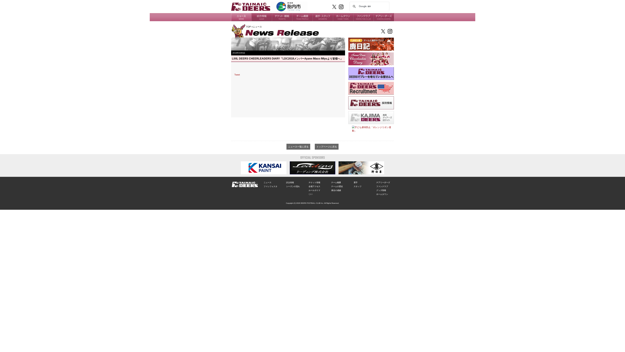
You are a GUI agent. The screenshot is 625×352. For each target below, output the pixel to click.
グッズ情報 (381, 190)
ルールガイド (314, 190)
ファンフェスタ (270, 186)
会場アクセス (314, 186)
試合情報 (290, 182)
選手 (356, 182)
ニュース (267, 182)
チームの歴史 (337, 186)
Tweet (237, 74)
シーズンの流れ (293, 186)
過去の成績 (336, 190)
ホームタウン (382, 194)
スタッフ (357, 186)
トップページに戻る (326, 146)
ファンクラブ (382, 186)
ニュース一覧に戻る (298, 146)
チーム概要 (336, 182)
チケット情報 (314, 182)
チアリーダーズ (383, 182)
